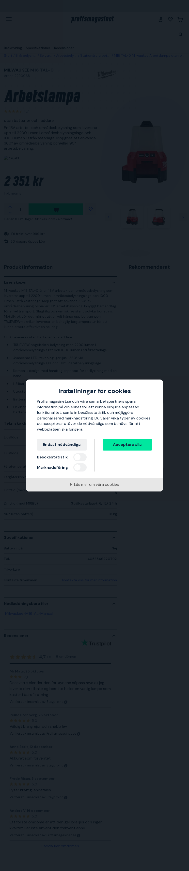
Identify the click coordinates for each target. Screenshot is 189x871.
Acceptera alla (127, 444)
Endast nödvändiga (61, 444)
